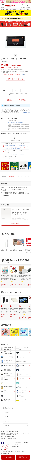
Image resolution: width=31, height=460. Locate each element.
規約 (29, 112)
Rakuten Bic (10, 6)
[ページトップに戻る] (28, 454)
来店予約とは (24, 112)
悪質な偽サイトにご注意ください (8, 438)
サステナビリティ (21, 451)
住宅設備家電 (13, 9)
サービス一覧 (4, 451)
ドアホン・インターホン (23, 9)
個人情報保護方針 (5, 453)
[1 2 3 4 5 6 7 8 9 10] (14, 90)
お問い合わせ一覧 (12, 451)
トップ (2, 9)
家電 (7, 9)
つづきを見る (14, 223)
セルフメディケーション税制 (7, 436)
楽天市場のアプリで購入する (15, 79)
